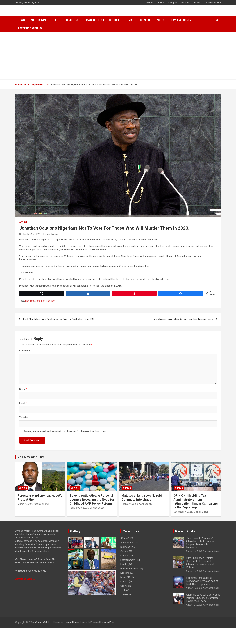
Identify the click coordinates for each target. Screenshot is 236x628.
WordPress (110, 622)
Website (23, 417)
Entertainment (40, 20)
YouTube (185, 2)
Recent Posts (185, 531)
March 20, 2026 (25, 504)
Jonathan (40, 300)
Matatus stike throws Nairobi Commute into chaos (142, 497)
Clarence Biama (50, 234)
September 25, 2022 (29, 234)
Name (23, 389)
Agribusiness (127, 542)
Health (123, 564)
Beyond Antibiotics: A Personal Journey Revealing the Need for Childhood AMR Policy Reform (92, 499)
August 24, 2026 (194, 551)
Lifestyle (124, 572)
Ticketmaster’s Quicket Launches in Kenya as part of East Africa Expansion (202, 581)
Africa (23, 222)
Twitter (161, 2)
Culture (114, 20)
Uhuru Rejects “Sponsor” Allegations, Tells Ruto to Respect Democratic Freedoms (200, 543)
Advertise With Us (212, 2)
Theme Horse (71, 622)
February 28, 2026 (79, 507)
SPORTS (160, 20)
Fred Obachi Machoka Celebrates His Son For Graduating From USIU (59, 319)
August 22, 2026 (194, 588)
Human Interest (93, 20)
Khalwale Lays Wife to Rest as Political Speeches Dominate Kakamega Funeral (203, 597)
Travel (123, 594)
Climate (130, 20)
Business (72, 20)
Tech (58, 20)
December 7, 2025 (183, 511)
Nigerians (51, 300)
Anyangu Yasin (212, 551)
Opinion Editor (42, 504)
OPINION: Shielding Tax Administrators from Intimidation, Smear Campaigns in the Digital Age (196, 501)
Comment (25, 350)
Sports (123, 585)
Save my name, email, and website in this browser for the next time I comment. (65, 431)
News (21, 20)
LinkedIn (197, 2)
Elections (29, 300)
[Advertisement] (118, 56)
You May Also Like (30, 457)
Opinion (145, 20)
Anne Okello (146, 504)
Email (23, 403)
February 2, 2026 (130, 504)
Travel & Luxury (180, 20)
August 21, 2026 (194, 604)
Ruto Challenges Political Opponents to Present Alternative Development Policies (200, 562)
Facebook (149, 2)
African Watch (41, 622)
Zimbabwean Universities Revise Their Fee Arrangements (183, 319)
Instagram (172, 2)
